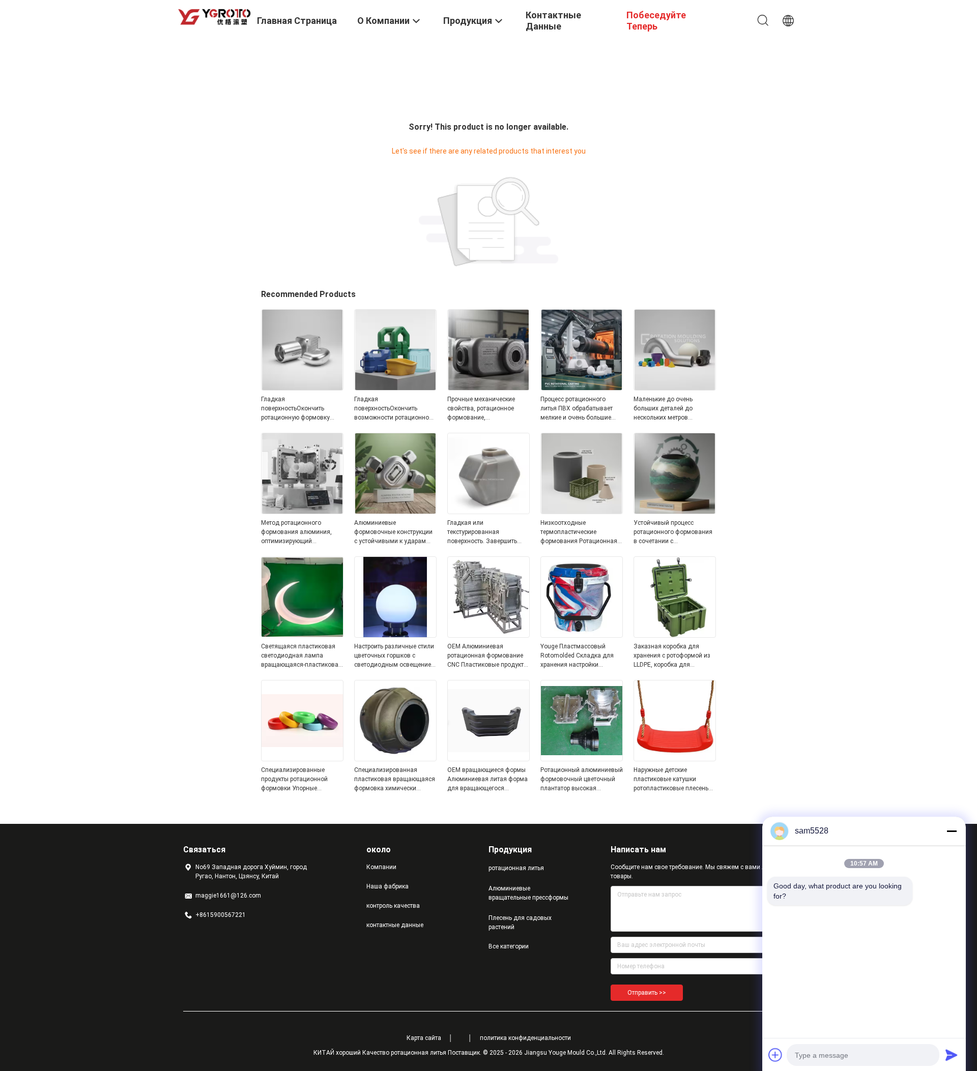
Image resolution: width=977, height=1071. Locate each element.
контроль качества (393, 905)
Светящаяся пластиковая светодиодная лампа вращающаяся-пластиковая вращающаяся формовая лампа (301, 656)
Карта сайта (424, 1038)
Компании (381, 867)
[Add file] (775, 1055)
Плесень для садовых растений (520, 922)
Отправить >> (646, 992)
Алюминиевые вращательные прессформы (528, 893)
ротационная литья (516, 868)
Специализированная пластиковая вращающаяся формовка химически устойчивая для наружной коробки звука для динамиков (394, 779)
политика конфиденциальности (525, 1038)
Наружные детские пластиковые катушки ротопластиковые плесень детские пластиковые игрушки (671, 779)
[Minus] (951, 831)
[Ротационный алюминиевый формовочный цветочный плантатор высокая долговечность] (581, 758)
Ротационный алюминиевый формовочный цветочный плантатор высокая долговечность (581, 779)
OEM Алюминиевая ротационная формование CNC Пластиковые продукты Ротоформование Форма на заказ (487, 656)
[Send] (951, 1055)
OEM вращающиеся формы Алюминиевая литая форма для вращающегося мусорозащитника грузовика (487, 779)
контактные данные (394, 925)
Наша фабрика (387, 886)
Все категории (509, 946)
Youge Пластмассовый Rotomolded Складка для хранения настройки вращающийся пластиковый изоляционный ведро (581, 656)
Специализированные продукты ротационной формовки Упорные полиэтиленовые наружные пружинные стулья (300, 779)
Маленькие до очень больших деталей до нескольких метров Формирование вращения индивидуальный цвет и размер (671, 409)
